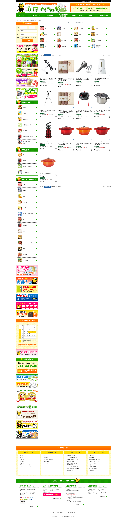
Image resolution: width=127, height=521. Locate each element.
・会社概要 (91, 457)
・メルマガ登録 (92, 463)
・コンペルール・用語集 (71, 457)
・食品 (44, 455)
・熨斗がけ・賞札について (72, 459)
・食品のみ (21, 463)
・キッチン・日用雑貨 (48, 459)
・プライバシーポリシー (94, 461)
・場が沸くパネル (70, 461)
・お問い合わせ (92, 466)
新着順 (59, 55)
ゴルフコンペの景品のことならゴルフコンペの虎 (63, 512)
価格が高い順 (54, 55)
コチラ (79, 496)
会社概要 (83, 1)
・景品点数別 (22, 459)
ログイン (93, 1)
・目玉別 (21, 455)
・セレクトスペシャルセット (26, 466)
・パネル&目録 (46, 461)
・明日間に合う (23, 461)
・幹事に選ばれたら (70, 455)
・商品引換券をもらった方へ (72, 468)
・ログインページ (93, 468)
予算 (18, 27)
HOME (17, 20)
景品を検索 (27, 40)
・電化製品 (45, 457)
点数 (18, 30)
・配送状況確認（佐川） (71, 464)
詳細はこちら (33, 506)
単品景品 (21, 20)
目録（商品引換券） (28, 20)
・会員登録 (91, 470)
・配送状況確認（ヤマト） (72, 463)
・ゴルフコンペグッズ (48, 463)
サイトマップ (107, 1)
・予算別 (21, 457)
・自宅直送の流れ (70, 470)
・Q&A (90, 464)
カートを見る (99, 1)
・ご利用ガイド (92, 455)
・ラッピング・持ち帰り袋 (72, 466)
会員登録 (88, 1)
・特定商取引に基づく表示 (95, 459)
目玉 (18, 34)
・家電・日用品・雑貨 (24, 464)
